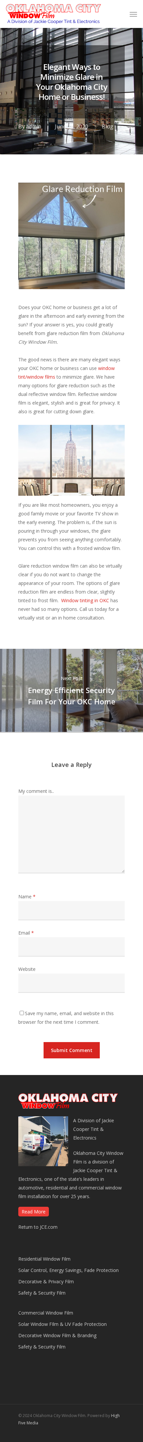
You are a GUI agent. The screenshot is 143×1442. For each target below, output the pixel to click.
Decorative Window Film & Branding (57, 1335)
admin (33, 126)
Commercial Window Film (45, 1313)
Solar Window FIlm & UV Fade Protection (62, 1324)
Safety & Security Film (42, 1293)
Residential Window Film (44, 1259)
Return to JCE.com (38, 1227)
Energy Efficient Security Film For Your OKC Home (71, 690)
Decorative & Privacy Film (46, 1281)
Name (27, 896)
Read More (34, 1211)
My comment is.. (36, 791)
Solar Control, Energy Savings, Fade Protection (68, 1270)
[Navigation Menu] (133, 14)
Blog (107, 126)
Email (26, 933)
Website (27, 969)
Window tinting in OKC (85, 600)
